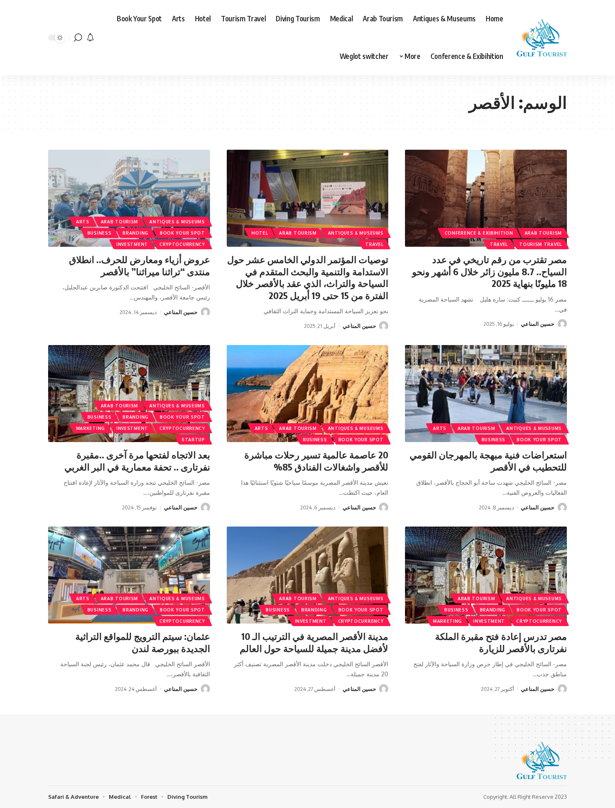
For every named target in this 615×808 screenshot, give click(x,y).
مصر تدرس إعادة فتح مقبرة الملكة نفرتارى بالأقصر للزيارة (501, 642)
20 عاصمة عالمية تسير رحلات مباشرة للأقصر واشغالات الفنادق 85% (316, 461)
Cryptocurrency (182, 244)
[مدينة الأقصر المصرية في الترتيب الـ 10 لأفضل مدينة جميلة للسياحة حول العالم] (308, 575)
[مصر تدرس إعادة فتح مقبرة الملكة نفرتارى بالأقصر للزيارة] (486, 575)
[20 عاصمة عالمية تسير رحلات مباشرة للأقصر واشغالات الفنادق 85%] (308, 393)
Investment (132, 244)
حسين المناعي (537, 323)
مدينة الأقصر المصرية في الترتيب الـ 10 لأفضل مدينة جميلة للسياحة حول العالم (314, 642)
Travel (499, 244)
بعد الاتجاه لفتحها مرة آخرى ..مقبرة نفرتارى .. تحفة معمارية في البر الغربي (137, 461)
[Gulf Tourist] (542, 37)
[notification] (90, 37)
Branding (136, 232)
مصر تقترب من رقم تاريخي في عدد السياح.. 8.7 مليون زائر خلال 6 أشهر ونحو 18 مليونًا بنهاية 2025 (489, 271)
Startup (193, 439)
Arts (83, 221)
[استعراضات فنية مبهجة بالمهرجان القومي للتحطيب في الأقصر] (486, 393)
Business (99, 232)
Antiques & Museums (356, 232)
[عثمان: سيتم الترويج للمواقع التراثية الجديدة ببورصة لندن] (129, 575)
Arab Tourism (543, 232)
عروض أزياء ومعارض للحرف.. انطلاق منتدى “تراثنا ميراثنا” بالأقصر (139, 265)
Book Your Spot (182, 232)
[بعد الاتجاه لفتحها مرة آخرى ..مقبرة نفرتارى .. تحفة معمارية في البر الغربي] (129, 393)
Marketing (90, 428)
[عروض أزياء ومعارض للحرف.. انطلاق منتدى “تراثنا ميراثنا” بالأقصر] (129, 198)
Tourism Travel (540, 244)
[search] (78, 38)
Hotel (259, 232)
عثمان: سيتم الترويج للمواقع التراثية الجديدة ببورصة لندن (142, 642)
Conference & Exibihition (479, 232)
